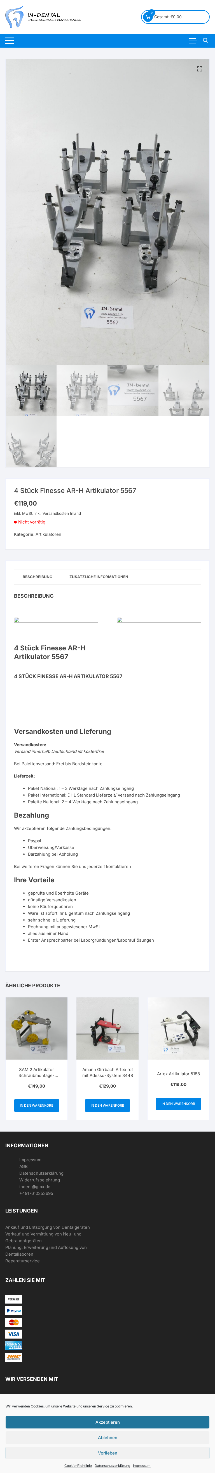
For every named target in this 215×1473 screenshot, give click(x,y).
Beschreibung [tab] (37, 576)
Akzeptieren (107, 1422)
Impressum (142, 1465)
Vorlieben (107, 1453)
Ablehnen (107, 1437)
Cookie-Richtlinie (78, 1465)
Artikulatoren (48, 534)
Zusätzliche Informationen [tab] (98, 576)
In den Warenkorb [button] (36, 1105)
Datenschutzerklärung (112, 1465)
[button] (199, 69)
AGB (23, 1166)
